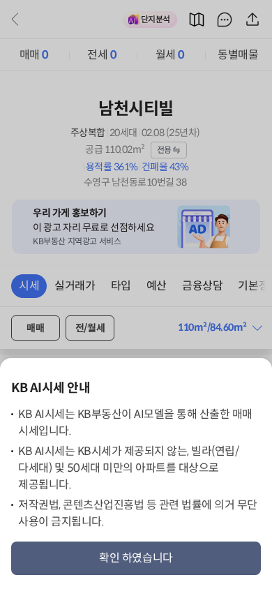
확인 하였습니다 (136, 558)
